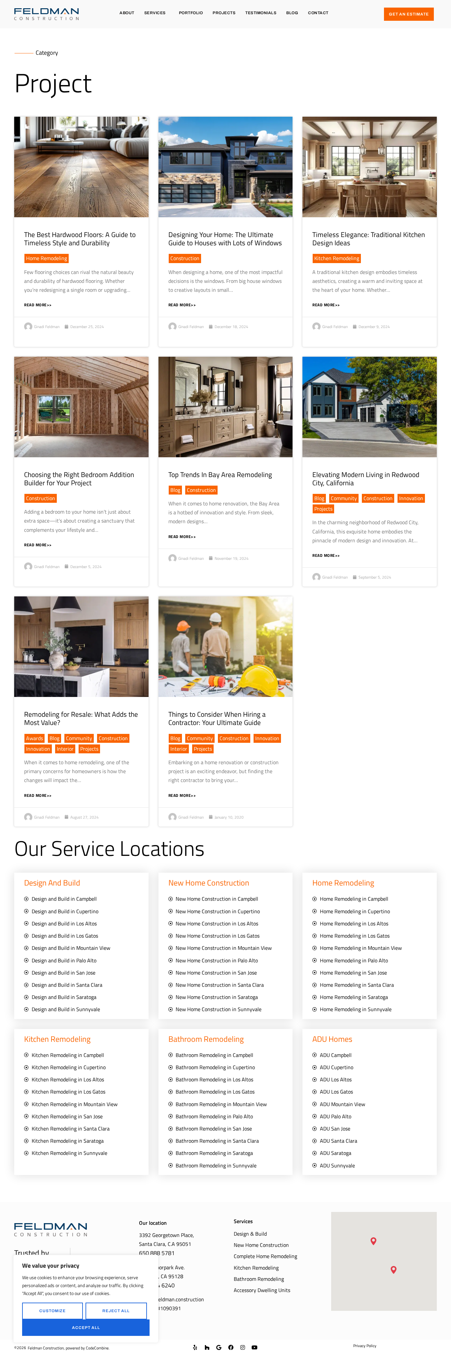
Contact (318, 13)
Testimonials (260, 13)
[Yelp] (195, 1347)
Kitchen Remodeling (336, 258)
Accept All (86, 1327)
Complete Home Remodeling (265, 1256)
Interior (65, 749)
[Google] (219, 1347)
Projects (224, 13)
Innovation (411, 498)
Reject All (116, 1311)
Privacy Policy (364, 1345)
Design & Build (250, 1234)
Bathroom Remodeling (259, 1279)
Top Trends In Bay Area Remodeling (220, 474)
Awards (34, 738)
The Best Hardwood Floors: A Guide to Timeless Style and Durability (80, 238)
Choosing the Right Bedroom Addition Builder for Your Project (79, 478)
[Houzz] (207, 1347)
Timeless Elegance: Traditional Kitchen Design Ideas (368, 238)
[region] (85, 1299)
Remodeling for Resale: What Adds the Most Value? (81, 718)
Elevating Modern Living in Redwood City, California (365, 478)
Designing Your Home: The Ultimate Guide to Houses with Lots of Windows (225, 238)
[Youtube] (254, 1347)
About (127, 13)
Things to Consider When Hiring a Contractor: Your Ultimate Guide (217, 718)
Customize (52, 1311)
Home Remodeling (46, 258)
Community (344, 498)
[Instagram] (242, 1347)
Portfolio (191, 13)
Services (155, 13)
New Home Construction (261, 1245)
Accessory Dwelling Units (262, 1290)
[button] (373, 1241)
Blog (292, 13)
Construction (184, 258)
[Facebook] (230, 1347)
